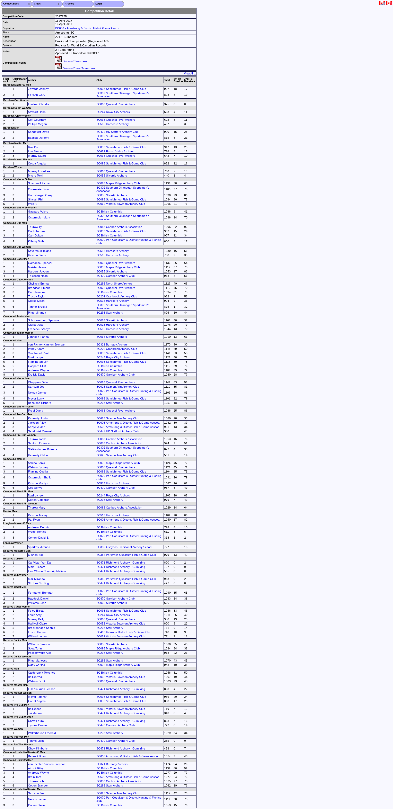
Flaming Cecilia (38, 471)
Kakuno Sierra (37, 255)
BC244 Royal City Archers (113, 112)
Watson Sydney (38, 467)
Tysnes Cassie (37, 725)
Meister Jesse (37, 267)
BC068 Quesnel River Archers (115, 104)
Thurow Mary (36, 507)
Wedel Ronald (37, 531)
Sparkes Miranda (39, 547)
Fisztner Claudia (38, 104)
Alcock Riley (36, 768)
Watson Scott (36, 681)
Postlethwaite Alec (39, 652)
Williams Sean (37, 602)
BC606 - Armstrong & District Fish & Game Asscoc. (88, 28)
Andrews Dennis (38, 527)
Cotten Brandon (38, 785)
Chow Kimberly (37, 748)
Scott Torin (35, 648)
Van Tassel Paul (38, 353)
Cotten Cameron (39, 499)
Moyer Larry (36, 398)
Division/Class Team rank (78, 68)
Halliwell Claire (37, 623)
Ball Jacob (34, 708)
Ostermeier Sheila (39, 477)
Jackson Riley (37, 422)
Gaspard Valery (38, 211)
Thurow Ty (35, 226)
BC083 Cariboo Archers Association (119, 226)
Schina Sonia (36, 463)
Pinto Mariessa (37, 660)
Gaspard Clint (37, 366)
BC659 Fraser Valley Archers (115, 151)
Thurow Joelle (37, 439)
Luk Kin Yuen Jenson (41, 689)
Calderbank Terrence (41, 672)
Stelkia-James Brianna (42, 449)
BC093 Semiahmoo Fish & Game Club (121, 88)
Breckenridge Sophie (41, 627)
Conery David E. (38, 537)
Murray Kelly (36, 619)
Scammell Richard (40, 183)
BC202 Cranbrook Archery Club (116, 296)
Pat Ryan (34, 519)
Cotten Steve (36, 805)
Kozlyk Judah (36, 427)
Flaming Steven (38, 361)
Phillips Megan (37, 124)
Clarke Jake (35, 324)
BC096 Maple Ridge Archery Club (118, 183)
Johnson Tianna (38, 336)
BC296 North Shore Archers (114, 283)
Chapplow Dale (38, 382)
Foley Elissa (36, 610)
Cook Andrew (36, 231)
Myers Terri (35, 175)
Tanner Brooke (37, 306)
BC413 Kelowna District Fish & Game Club (123, 632)
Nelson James (37, 392)
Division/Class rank (74, 61)
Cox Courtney (37, 119)
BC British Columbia (109, 211)
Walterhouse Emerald (42, 733)
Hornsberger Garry (40, 195)
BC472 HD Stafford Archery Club (117, 131)
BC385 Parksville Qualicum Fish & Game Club (126, 554)
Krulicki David (36, 374)
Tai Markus (35, 713)
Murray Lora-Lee (39, 171)
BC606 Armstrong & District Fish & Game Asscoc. (128, 422)
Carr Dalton (35, 235)
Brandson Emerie (39, 287)
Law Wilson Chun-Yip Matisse (47, 571)
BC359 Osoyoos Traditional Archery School (124, 547)
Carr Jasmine (36, 292)
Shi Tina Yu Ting (38, 583)
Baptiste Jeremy (38, 137)
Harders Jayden (38, 271)
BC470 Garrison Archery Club (115, 275)
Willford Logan (37, 636)
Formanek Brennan (40, 592)
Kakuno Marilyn (38, 483)
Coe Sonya (35, 487)
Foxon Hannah (37, 632)
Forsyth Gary (36, 94)
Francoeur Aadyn (39, 329)
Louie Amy (35, 615)
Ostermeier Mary (39, 217)
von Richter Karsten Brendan (47, 344)
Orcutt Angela (37, 163)
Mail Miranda (36, 579)
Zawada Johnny (38, 88)
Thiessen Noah (38, 275)
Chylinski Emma (38, 283)
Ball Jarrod (35, 676)
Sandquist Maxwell (40, 431)
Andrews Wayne (38, 370)
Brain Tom (34, 777)
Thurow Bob (36, 781)
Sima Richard (36, 566)
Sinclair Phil (35, 199)
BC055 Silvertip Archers (111, 175)
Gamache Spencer (40, 262)
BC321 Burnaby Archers (112, 344)
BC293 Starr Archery (109, 312)
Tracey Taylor (36, 296)
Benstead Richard (39, 402)
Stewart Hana (37, 112)
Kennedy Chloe (38, 455)
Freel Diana (35, 410)
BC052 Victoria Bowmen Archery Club (120, 203)
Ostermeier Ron (38, 189)
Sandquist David (38, 131)
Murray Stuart (37, 155)
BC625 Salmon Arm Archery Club (117, 386)
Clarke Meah (36, 300)
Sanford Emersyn (39, 443)
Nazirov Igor (36, 357)
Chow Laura (36, 720)
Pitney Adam (36, 348)
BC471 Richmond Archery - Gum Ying (120, 562)
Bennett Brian (37, 756)
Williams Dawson (39, 644)
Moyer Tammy (37, 696)
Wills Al (32, 203)
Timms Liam (36, 740)
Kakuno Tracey (37, 515)
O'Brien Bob (36, 554)
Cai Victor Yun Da (39, 562)
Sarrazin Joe (36, 386)
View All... (190, 73)
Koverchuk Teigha (39, 250)
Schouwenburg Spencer (43, 320)
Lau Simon (35, 151)
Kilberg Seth (36, 241)
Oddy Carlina (36, 664)
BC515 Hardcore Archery (112, 124)
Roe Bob (33, 147)
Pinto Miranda (37, 312)
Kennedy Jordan (38, 418)
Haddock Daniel (38, 598)
